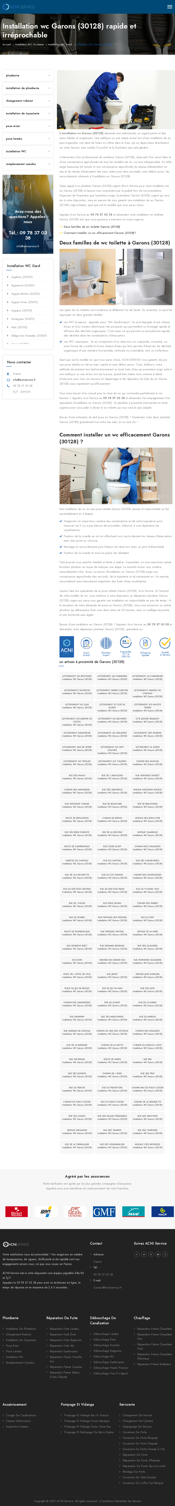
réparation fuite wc (62, 1346)
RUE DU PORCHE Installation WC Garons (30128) (77, 1089)
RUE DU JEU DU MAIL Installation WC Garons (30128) (112, 990)
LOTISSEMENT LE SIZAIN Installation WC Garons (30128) (148, 749)
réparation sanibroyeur (64, 1351)
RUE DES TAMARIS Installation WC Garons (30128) (112, 1132)
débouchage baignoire (107, 1351)
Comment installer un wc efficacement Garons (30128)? (100, 233)
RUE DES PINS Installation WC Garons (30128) (148, 1075)
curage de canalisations (21, 1415)
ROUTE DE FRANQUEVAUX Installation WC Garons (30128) (77, 933)
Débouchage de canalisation (103, 1321)
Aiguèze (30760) (21, 311)
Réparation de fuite (62, 1318)
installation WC (16, 151)
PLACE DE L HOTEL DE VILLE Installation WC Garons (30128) (77, 976)
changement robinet (19, 101)
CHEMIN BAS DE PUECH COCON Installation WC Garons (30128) (148, 1089)
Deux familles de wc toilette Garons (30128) (92, 227)
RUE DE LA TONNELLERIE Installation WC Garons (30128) (77, 1146)
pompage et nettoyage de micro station (89, 1432)
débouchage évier (104, 1340)
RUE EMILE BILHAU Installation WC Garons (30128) (112, 905)
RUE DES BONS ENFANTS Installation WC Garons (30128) (77, 834)
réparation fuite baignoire (66, 1340)
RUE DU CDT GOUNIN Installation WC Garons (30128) (112, 876)
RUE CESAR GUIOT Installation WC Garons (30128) (112, 848)
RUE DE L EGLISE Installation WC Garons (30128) (77, 905)
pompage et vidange (77, 1404)
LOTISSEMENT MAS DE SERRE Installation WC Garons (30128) (77, 749)
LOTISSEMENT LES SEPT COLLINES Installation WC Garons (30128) (112, 750)
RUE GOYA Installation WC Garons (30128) (77, 961)
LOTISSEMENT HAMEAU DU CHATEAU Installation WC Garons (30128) (148, 693)
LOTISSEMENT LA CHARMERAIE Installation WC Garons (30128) (147, 678)
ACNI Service (65, 1501)
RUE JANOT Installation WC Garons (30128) (112, 976)
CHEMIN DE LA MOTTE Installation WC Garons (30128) (112, 1047)
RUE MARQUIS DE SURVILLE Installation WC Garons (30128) (77, 1032)
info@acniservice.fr (28, 246)
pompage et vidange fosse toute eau (87, 1427)
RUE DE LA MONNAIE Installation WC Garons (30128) (77, 1047)
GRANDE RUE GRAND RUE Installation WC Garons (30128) (112, 961)
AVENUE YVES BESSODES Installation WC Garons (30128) (148, 1146)
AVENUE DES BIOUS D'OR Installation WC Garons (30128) (148, 820)
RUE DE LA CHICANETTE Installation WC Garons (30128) (77, 876)
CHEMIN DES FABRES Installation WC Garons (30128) (148, 905)
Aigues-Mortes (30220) (25, 294)
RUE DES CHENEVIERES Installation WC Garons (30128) (148, 862)
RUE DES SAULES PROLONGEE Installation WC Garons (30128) (112, 1117)
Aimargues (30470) (23, 319)
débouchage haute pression (111, 1368)
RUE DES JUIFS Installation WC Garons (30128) (148, 990)
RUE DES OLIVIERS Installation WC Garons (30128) (77, 1075)
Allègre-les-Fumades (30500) (29, 336)
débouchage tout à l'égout (110, 1373)
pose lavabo (14, 139)
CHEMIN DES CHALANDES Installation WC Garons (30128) (148, 848)
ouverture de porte (135, 1432)
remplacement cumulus (21, 164)
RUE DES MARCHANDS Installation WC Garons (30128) (112, 1018)
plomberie (12, 75)
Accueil (7, 44)
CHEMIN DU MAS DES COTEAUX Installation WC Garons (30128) (112, 1032)
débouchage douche (106, 1345)
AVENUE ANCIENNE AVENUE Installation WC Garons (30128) (148, 791)
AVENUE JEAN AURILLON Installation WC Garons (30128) (148, 976)
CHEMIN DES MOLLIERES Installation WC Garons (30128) (148, 1032)
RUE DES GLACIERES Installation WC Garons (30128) (148, 947)
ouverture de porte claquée (140, 1443)
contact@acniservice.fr (107, 1288)
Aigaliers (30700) (22, 277)
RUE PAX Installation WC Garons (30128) (148, 1061)
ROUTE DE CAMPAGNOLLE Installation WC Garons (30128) (77, 848)
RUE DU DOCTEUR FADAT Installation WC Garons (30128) (112, 890)
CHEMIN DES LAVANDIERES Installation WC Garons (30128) (77, 1004)
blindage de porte (134, 1472)
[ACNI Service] (19, 6)
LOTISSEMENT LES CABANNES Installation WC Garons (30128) (112, 678)
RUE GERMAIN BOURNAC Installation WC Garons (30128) (112, 947)
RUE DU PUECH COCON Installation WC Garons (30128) (112, 1103)
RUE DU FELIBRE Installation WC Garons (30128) (77, 919)
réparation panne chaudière (154, 1329)
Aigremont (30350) (23, 285)
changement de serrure (137, 1415)
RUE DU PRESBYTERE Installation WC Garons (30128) (112, 1089)
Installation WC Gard (60, 44)
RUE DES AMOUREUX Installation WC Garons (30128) (112, 791)
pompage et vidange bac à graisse (86, 1415)
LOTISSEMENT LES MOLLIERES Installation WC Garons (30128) (112, 734)
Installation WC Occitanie (29, 44)
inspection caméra (17, 1427)
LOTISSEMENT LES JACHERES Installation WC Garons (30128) (112, 720)
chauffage (142, 1318)
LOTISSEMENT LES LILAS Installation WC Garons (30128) (77, 706)
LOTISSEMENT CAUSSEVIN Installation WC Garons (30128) (77, 692)
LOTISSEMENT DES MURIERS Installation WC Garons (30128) (148, 734)
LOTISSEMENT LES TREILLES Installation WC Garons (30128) (77, 763)
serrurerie (127, 1404)
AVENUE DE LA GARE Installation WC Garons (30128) (148, 933)
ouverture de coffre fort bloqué (143, 1483)
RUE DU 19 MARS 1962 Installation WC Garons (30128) (148, 890)
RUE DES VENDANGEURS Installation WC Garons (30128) (112, 1146)
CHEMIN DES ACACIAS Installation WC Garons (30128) (148, 763)
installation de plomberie (22, 88)
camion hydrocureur (18, 1421)
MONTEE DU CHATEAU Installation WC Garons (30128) (77, 862)
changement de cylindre (138, 1421)
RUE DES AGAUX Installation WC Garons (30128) (77, 777)
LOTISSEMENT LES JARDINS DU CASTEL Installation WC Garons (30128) (77, 721)
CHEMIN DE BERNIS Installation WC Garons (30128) (112, 820)
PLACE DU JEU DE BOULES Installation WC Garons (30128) (77, 990)
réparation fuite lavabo (64, 1329)
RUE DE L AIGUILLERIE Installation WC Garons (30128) (112, 777)
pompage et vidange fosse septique (87, 1421)
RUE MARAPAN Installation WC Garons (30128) (77, 1018)
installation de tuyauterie (22, 113)
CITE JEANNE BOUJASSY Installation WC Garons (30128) (148, 720)
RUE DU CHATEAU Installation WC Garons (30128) (112, 862)
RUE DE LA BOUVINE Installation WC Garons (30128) (112, 834)
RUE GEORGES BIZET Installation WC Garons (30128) (77, 947)
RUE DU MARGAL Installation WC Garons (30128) (148, 1018)
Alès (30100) (19, 327)
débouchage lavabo (106, 1334)
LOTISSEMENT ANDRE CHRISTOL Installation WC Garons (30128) (112, 692)
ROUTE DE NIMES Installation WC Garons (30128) (112, 1061)
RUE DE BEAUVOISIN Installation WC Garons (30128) (148, 805)
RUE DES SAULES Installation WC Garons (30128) (77, 1117)
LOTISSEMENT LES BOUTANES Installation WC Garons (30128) (77, 678)
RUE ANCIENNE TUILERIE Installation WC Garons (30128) (77, 805)
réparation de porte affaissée (141, 1460)
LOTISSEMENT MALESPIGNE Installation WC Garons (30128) (77, 734)
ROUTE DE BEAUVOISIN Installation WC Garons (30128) (77, 820)
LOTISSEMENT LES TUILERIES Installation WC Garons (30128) (112, 763)
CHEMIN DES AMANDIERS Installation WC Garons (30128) (77, 791)
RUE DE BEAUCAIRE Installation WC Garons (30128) (112, 805)
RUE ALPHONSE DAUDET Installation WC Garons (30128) (148, 777)
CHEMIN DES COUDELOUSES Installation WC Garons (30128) (148, 876)
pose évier (13, 126)
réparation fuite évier (63, 1334)
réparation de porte (135, 1455)
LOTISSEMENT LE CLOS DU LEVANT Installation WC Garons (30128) (112, 707)
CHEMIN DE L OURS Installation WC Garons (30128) (112, 1075)
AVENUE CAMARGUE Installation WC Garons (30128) (148, 834)
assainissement (14, 1404)
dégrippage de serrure (137, 1427)
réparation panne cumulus (66, 1367)
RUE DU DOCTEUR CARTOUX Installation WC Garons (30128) (77, 890)
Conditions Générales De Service (120, 1501)
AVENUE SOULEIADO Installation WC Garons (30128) (77, 1132)
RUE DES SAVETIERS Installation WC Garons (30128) (148, 1117)
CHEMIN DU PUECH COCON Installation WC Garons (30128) (77, 1103)
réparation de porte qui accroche (144, 1466)
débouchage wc (103, 1356)
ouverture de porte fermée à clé (144, 1449)
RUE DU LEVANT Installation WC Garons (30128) (112, 1004)
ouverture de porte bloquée (140, 1438)
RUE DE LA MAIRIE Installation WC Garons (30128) (148, 1004)
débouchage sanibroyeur (108, 1362)
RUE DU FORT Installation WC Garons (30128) (148, 919)
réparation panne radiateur (154, 1364)
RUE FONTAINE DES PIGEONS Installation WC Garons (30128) (112, 919)
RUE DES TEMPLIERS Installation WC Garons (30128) (148, 1132)
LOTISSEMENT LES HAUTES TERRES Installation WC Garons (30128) (148, 707)
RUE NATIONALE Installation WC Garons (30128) (77, 1061)
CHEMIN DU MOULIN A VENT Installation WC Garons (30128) (148, 1047)
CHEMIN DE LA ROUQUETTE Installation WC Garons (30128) (148, 1103)
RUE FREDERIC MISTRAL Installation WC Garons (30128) (112, 933)
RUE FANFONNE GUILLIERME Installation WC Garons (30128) (148, 961)
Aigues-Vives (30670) (24, 302)
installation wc (14, 1357)
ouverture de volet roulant (139, 1477)
